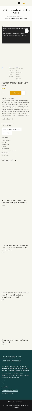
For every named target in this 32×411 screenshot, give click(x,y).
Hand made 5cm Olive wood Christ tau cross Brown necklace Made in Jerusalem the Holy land (15, 295)
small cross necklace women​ (14, 105)
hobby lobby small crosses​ (13, 102)
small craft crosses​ (17, 104)
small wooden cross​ (19, 111)
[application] (16, 35)
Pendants (11, 98)
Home (8, 17)
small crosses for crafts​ (21, 109)
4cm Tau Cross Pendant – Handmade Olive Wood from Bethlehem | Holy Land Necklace (15, 248)
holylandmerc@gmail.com (10, 390)
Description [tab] (7, 125)
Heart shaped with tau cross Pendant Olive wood (15, 341)
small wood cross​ (7, 111)
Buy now (16, 93)
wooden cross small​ (13, 115)
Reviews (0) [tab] (7, 133)
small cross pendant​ (14, 108)
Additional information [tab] (11, 129)
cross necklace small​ (11, 100)
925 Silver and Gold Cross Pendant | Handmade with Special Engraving (14, 202)
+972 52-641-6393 (8, 393)
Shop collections (16, 17)
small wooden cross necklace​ (15, 112)
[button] (27, 31)
